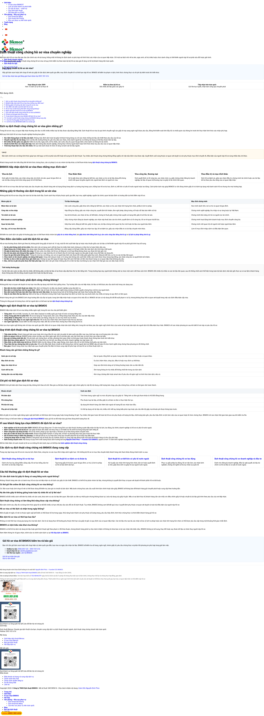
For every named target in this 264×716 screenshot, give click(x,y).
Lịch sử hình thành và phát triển (19, 7)
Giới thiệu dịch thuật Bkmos (14, 639)
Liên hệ (6, 685)
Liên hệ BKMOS (26, 553)
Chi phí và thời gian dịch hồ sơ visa (16, 114)
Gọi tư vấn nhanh (9, 558)
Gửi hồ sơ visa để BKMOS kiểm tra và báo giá (20, 122)
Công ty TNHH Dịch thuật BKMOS (26, 572)
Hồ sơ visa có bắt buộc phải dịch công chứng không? (22, 109)
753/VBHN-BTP (36, 576)
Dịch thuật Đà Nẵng (15, 16)
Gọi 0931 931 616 (42, 76)
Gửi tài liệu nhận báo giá (11, 76)
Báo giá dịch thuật (10, 709)
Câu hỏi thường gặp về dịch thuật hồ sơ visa (20, 120)
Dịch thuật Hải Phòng (16, 18)
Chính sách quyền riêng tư (13, 681)
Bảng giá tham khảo (28, 76)
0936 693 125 (23, 549)
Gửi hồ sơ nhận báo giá (11, 556)
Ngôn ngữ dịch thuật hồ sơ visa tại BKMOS (19, 111)
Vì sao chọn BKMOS (11, 696)
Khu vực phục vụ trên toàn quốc (19, 20)
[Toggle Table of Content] (1, 98)
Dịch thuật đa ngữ (10, 63)
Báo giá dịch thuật (10, 642)
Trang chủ (8, 692)
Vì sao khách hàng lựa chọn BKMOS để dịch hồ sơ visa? (23, 116)
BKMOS (3, 61)
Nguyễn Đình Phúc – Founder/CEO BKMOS (49, 569)
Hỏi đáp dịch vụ (10, 644)
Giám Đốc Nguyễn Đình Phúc (89, 688)
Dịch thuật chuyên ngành (13, 59)
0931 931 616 (35, 549)
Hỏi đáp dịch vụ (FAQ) (16, 12)
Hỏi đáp (7, 698)
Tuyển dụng (8, 22)
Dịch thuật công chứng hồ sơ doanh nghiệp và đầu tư (238, 459)
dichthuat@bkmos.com (28, 551)
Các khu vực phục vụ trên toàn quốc (21, 705)
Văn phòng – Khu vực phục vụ (15, 14)
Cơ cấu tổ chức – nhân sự (17, 9)
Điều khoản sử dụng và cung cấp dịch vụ (19, 677)
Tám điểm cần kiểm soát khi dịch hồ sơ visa (19, 107)
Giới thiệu (7, 3)
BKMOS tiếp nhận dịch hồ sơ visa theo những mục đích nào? (25, 103)
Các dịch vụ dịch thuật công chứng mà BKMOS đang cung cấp (26, 118)
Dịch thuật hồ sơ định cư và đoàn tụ (71, 459)
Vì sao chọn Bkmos (11, 640)
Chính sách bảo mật (11, 679)
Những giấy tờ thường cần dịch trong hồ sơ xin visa (22, 105)
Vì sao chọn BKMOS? (16, 5)
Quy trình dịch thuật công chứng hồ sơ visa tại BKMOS (23, 112)
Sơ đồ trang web (10, 683)
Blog (5, 24)
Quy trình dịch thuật (15, 10)
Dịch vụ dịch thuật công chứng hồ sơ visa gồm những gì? (24, 101)
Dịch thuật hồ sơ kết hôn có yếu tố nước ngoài (128, 459)
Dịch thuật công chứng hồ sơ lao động (178, 459)
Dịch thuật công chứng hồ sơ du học (18, 459)
